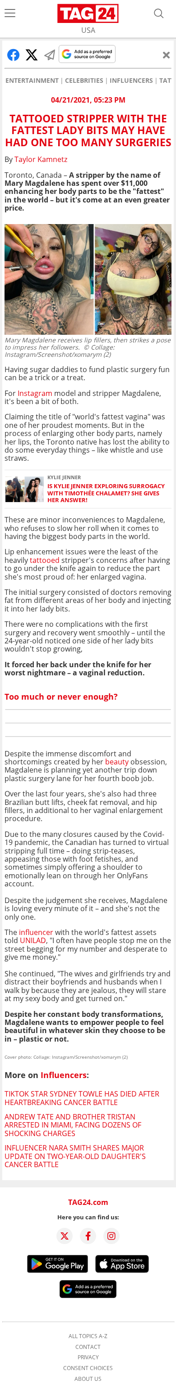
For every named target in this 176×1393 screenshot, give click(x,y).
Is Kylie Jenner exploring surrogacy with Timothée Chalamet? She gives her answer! (106, 493)
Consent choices (88, 1368)
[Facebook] (88, 1236)
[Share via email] (50, 55)
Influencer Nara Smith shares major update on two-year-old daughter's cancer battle (75, 1156)
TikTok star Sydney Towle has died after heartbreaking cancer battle (82, 1098)
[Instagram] (111, 1236)
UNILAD (33, 940)
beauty (117, 762)
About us (88, 1379)
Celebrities (84, 80)
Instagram (35, 393)
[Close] (166, 55)
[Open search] (159, 13)
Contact (88, 1347)
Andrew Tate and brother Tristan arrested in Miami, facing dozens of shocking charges (73, 1125)
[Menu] (10, 13)
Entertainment (32, 80)
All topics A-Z (88, 1336)
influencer (36, 932)
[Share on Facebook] (14, 55)
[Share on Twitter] (32, 55)
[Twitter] (64, 1236)
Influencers (131, 80)
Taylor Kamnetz (40, 159)
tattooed (45, 560)
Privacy (88, 1357)
